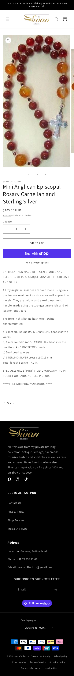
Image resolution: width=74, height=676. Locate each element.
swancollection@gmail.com (35, 567)
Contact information (31, 668)
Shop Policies (16, 520)
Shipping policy (57, 662)
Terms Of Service (18, 528)
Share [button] (10, 403)
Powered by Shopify (40, 656)
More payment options (37, 262)
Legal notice (51, 668)
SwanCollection (22, 656)
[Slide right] (45, 174)
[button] (7, 19)
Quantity (7, 221)
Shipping (7, 215)
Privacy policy (19, 662)
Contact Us (14, 503)
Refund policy (60, 656)
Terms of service (38, 662)
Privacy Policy (16, 511)
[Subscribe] (56, 589)
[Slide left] (28, 174)
